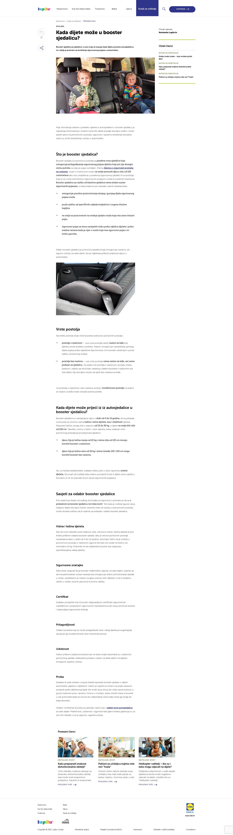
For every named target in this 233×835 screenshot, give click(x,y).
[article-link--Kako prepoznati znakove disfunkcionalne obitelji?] (76, 747)
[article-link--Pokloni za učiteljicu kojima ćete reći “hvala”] (116, 747)
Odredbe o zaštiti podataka (164, 830)
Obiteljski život (89, 21)
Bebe (114, 9)
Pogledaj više (65, 784)
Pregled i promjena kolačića (111, 830)
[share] (41, 48)
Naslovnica (62, 9)
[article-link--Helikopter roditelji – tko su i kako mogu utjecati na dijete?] (157, 747)
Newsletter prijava (82, 830)
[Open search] (163, 8)
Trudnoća (99, 9)
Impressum (137, 830)
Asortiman (180, 9)
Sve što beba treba (81, 9)
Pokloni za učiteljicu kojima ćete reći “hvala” (176, 77)
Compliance (190, 830)
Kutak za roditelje (147, 9)
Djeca (129, 9)
